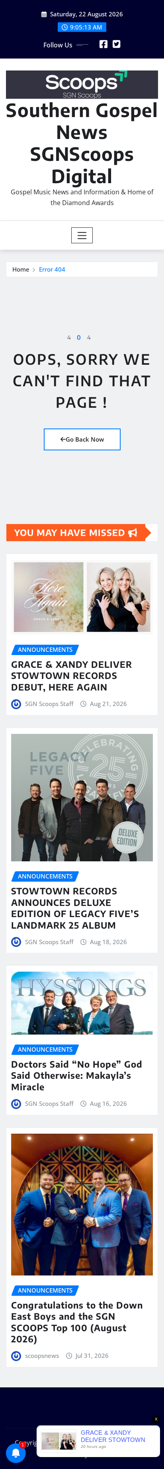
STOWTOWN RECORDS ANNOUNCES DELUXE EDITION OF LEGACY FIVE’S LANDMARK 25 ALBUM (75, 908)
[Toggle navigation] (82, 235)
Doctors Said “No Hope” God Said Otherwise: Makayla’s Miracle (77, 1075)
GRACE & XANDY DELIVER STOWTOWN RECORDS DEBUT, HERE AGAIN (71, 675)
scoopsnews (42, 1355)
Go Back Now (85, 439)
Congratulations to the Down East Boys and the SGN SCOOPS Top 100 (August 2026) (77, 1322)
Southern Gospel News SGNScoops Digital (82, 142)
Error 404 (52, 269)
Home (20, 269)
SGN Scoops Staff (49, 704)
